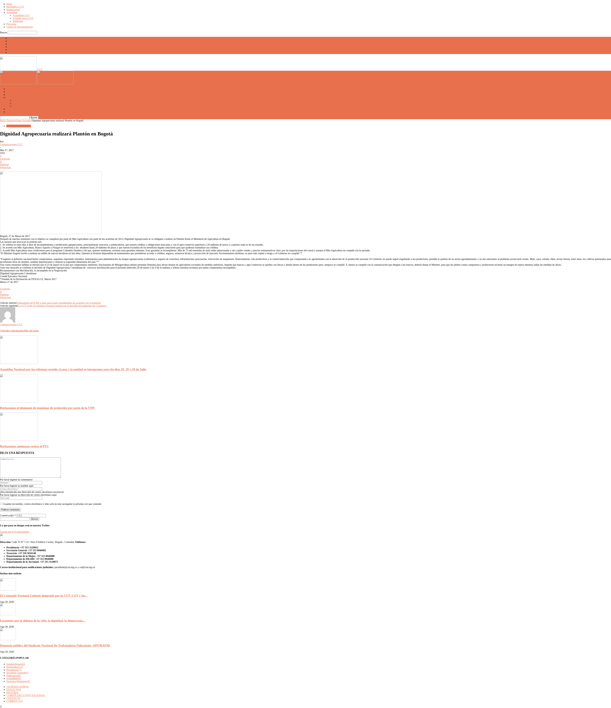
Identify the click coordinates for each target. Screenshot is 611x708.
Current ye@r (8, 515)
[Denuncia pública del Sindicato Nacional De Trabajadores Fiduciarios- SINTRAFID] (8, 639)
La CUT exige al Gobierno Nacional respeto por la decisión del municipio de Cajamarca (62, 305)
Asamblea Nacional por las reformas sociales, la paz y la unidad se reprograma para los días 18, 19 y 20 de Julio (73, 369)
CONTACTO (15, 49)
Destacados (14, 667)
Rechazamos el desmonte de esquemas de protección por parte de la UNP (47, 408)
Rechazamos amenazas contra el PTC (24, 446)
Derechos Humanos (18, 681)
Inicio (9, 4)
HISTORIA (14, 44)
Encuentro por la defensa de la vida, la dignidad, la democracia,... (43, 620)
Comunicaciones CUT (11, 144)
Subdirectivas (13, 9)
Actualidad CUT (21, 15)
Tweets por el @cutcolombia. (14, 531)
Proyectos (11, 24)
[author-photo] (7, 321)
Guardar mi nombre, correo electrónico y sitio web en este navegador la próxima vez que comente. (52, 504)
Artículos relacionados (12, 330)
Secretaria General (17, 672)
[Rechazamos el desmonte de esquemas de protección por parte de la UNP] (19, 401)
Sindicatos (18, 21)
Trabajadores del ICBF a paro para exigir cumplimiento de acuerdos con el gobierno (59, 302)
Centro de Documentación (19, 26)
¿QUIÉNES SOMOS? (19, 38)
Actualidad (11, 12)
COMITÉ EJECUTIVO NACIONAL (27, 46)
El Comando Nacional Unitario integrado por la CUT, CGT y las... (43, 595)
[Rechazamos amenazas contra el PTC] (19, 440)
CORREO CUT (16, 52)
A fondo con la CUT (23, 18)
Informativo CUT (15, 6)
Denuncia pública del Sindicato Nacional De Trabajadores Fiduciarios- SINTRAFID (55, 645)
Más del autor (31, 330)
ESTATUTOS (15, 41)
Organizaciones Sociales (18, 120)
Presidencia (14, 669)
